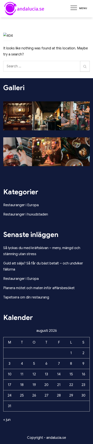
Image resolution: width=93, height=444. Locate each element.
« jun (7, 420)
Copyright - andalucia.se (46, 438)
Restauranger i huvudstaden (25, 214)
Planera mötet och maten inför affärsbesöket (39, 288)
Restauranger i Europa (21, 205)
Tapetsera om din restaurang (26, 297)
